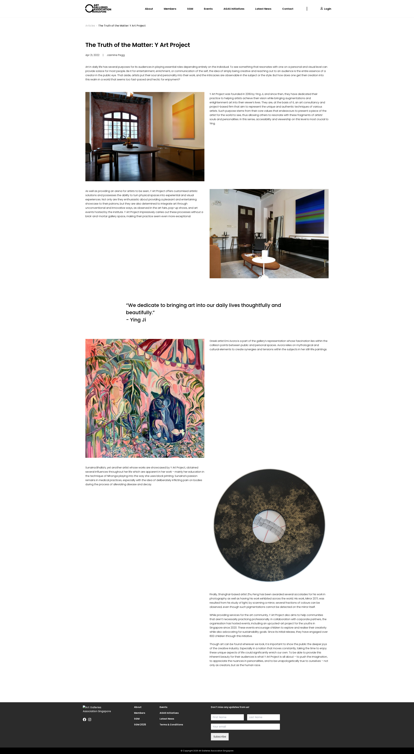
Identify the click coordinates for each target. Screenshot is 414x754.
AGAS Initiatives (233, 9)
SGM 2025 (140, 724)
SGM (190, 9)
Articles (90, 25)
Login (327, 9)
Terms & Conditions (168, 724)
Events (208, 9)
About (149, 9)
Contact (287, 9)
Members (170, 9)
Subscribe (219, 736)
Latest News (263, 9)
